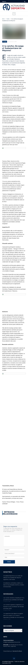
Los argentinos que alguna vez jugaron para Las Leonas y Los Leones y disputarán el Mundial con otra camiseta (13, 615)
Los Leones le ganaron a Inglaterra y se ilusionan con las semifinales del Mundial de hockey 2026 (13, 606)
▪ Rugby (4, 41)
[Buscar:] (7, 2)
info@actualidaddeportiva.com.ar (11, 642)
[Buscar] (24, 2)
